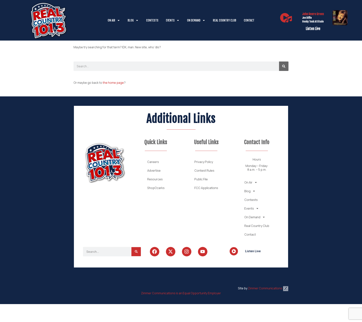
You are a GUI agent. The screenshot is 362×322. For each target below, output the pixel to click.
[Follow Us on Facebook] (154, 251)
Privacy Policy (203, 162)
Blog (131, 20)
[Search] (283, 66)
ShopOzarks (156, 188)
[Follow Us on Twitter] (170, 251)
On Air (111, 20)
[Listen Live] (286, 17)
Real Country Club (224, 20)
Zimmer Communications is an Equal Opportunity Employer (181, 293)
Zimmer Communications (265, 288)
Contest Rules (204, 170)
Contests (152, 20)
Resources (155, 179)
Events (170, 20)
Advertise (154, 170)
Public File (201, 179)
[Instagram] (186, 251)
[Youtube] (202, 251)
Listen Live (313, 28)
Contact (249, 20)
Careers (153, 162)
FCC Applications (206, 188)
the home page (113, 83)
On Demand (193, 20)
